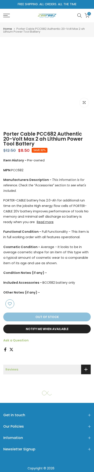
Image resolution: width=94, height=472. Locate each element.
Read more (45, 222)
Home (7, 28)
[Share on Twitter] (11, 349)
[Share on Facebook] (5, 349)
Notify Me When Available (47, 329)
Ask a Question (16, 340)
